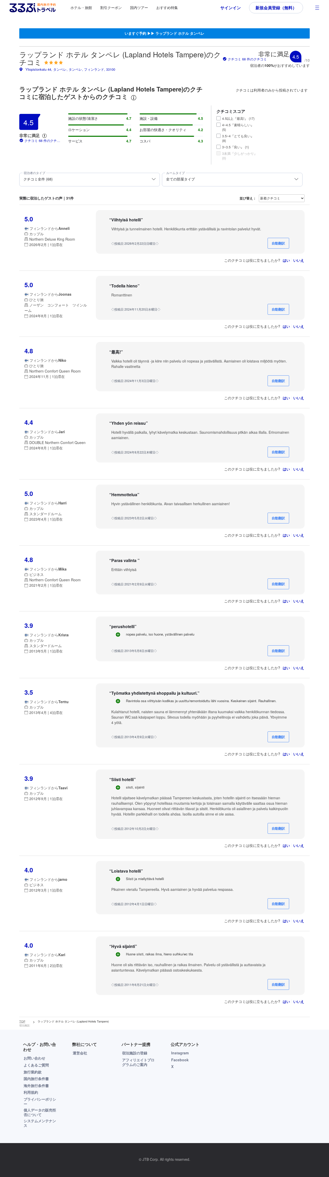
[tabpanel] (164, 561)
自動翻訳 (278, 243)
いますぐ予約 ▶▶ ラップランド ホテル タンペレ (164, 33)
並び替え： (248, 198)
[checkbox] (218, 118)
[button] (44, 135)
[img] (53, 62)
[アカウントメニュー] (317, 7)
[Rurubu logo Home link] (32, 7)
